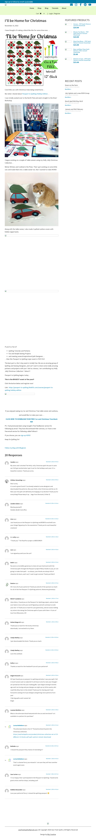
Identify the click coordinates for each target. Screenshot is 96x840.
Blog (46, 8)
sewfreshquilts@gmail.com (28, 830)
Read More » (68, 89)
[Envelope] (71, 4)
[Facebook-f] (80, 4)
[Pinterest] (85, 4)
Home (32, 8)
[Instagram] (76, 4)
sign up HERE (25, 435)
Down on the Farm (71, 85)
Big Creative (51, 834)
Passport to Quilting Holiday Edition (35, 94)
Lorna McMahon (18, 725)
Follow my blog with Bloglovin (15, 448)
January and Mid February (74, 109)
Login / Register (54, 13)
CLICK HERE (29, 2)
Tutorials (55, 8)
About (64, 8)
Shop (39, 8)
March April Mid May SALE (74, 101)
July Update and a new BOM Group (77, 93)
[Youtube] (89, 4)
